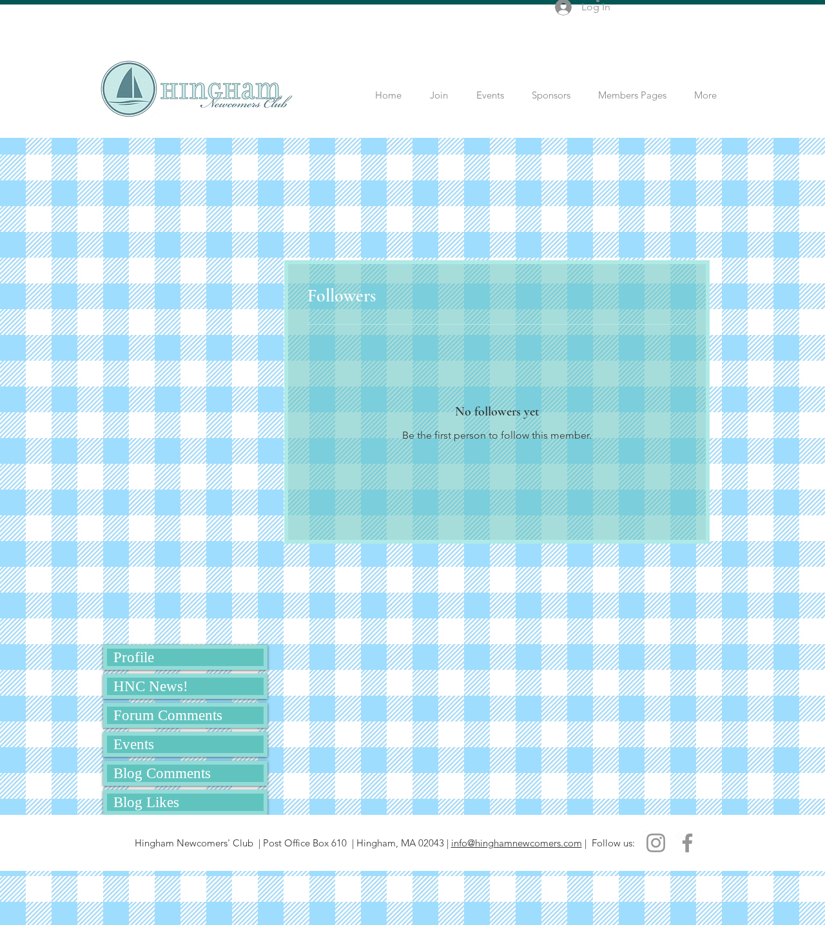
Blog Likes (146, 802)
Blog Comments (162, 773)
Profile (133, 657)
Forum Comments (167, 715)
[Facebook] (687, 842)
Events (133, 744)
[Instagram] (655, 842)
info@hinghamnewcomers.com (516, 843)
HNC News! (150, 686)
